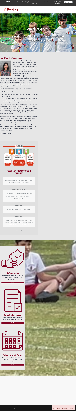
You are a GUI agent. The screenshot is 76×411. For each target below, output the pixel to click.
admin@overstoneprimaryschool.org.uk (50, 2)
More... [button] (13, 282)
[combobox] (68, 2)
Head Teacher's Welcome (11, 58)
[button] (2, 32)
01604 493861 (57, 3)
